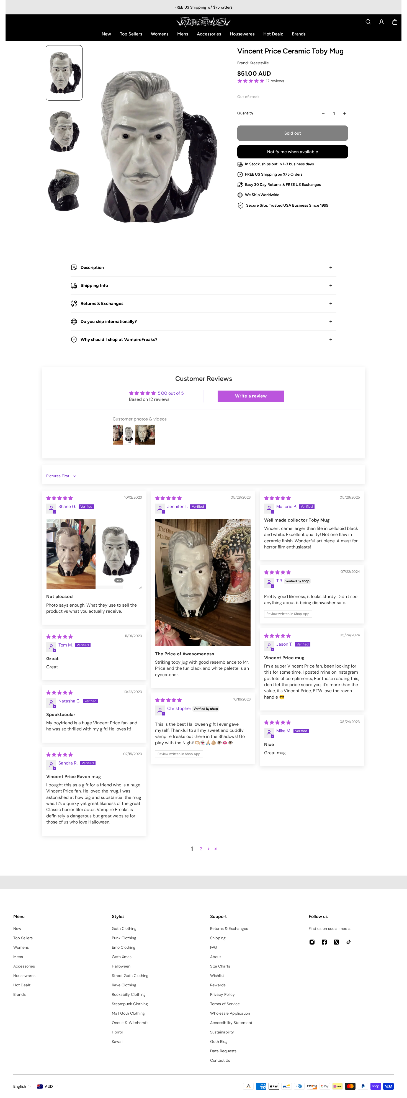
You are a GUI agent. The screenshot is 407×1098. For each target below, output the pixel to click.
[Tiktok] (348, 942)
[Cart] (394, 22)
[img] (59, 498)
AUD (49, 1086)
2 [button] (201, 849)
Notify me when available (292, 152)
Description (92, 267)
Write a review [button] (251, 396)
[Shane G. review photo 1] (94, 554)
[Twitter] (336, 942)
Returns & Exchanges (102, 303)
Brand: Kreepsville (253, 62)
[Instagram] (312, 942)
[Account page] (381, 22)
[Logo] (203, 22)
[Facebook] (324, 942)
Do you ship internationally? (109, 321)
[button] (208, 848)
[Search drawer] (368, 22)
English (19, 1086)
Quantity (245, 113)
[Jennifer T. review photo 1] (203, 583)
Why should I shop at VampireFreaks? (119, 339)
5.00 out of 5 (171, 393)
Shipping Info (94, 285)
